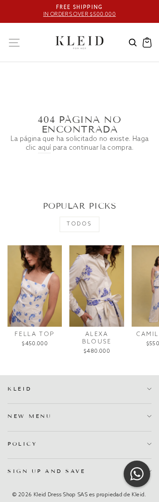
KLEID (20, 388)
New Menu (30, 416)
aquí (44, 148)
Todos (79, 224)
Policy (22, 443)
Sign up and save (47, 471)
